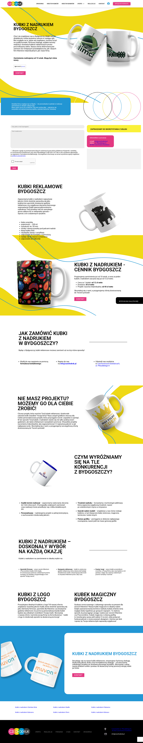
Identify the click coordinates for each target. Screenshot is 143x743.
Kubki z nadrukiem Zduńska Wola (26, 707)
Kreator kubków (52, 3)
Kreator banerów (68, 3)
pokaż (23, 66)
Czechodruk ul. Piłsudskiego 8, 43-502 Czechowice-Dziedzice (122, 729)
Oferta (79, 3)
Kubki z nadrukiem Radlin (61, 707)
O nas (68, 732)
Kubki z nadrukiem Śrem (61, 712)
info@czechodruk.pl (101, 141)
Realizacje (91, 3)
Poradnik (59, 732)
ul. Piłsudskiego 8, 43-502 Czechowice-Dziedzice (99, 144)
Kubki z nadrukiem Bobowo (100, 712)
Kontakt (102, 3)
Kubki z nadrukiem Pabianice (100, 707)
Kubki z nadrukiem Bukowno (24, 712)
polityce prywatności (18, 156)
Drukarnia (40, 3)
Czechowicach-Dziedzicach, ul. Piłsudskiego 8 (107, 365)
